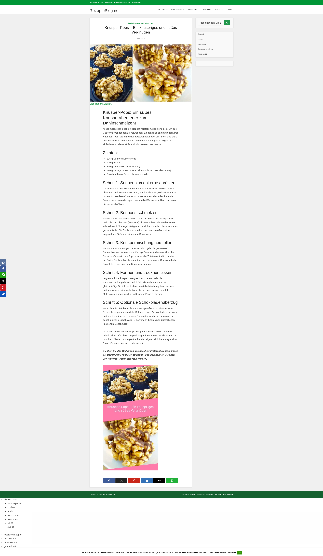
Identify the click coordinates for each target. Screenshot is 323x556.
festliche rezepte (177, 9)
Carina (142, 38)
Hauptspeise (14, 503)
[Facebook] (3, 268)
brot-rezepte (206, 9)
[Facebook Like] (3, 262)
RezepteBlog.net (105, 10)
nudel (10, 511)
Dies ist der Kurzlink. (101, 103)
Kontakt (101, 2)
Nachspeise (13, 515)
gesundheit (219, 9)
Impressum (109, 2)
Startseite (93, 2)
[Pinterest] (3, 287)
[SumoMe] (3, 294)
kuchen (11, 507)
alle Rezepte (163, 9)
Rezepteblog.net (109, 494)
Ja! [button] (239, 552)
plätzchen (149, 23)
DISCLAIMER (136, 2)
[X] (3, 281)
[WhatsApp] (3, 275)
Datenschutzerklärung (122, 2)
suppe (10, 527)
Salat (10, 523)
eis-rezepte (192, 9)
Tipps (229, 9)
